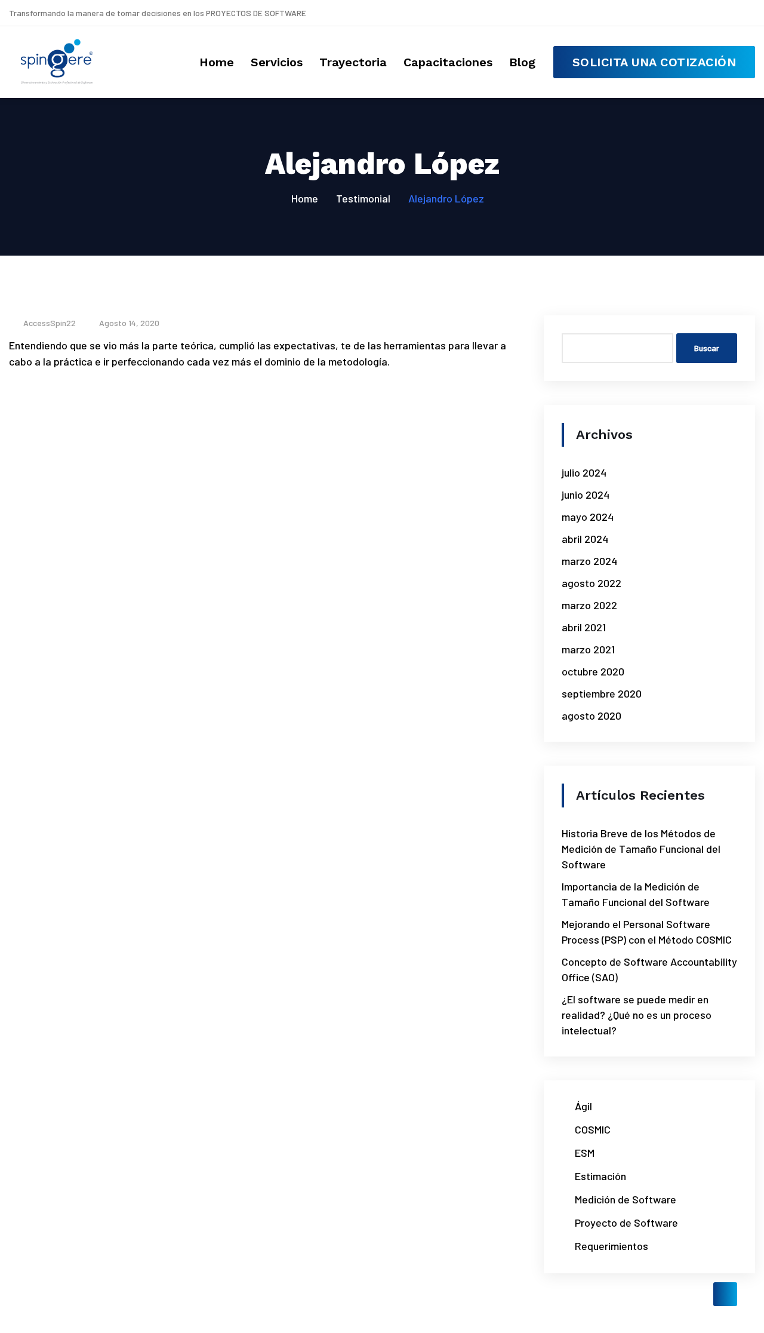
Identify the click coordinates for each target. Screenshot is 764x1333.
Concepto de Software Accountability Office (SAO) (649, 969)
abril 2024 (585, 538)
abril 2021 (584, 627)
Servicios (277, 62)
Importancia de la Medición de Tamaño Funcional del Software (636, 894)
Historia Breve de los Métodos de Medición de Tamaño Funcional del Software (641, 849)
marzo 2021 (588, 649)
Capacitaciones (447, 62)
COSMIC (593, 1129)
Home (216, 62)
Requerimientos (611, 1245)
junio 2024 (585, 494)
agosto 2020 (591, 715)
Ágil (583, 1106)
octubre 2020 (593, 671)
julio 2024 (584, 472)
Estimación (600, 1175)
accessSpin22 (48, 323)
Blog (522, 62)
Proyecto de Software (626, 1222)
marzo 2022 (589, 605)
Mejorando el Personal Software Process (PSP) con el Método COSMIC (647, 931)
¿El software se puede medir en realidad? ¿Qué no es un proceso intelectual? (636, 1015)
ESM (584, 1152)
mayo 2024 (588, 516)
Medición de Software (625, 1199)
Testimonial (363, 198)
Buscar (706, 348)
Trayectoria (353, 62)
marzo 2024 (589, 560)
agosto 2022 (591, 582)
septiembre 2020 (602, 693)
